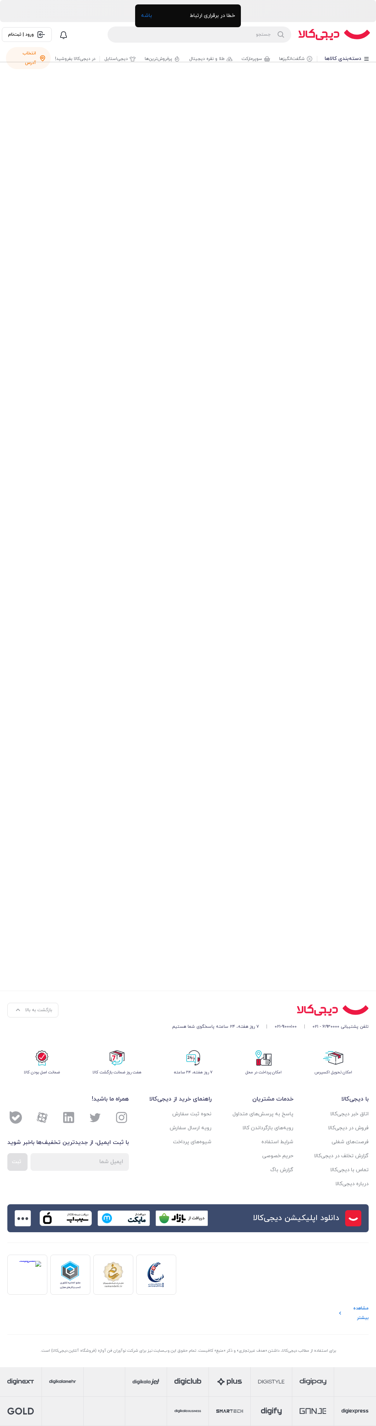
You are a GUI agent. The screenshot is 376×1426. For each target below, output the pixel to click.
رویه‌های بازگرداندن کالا (267, 1127)
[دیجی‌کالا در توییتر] (95, 1117)
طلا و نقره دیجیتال (207, 59)
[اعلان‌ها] (63, 34)
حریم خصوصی (277, 1155)
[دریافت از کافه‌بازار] (182, 1218)
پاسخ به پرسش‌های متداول (262, 1114)
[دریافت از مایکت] (124, 1218)
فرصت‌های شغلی (350, 1141)
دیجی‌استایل (116, 59)
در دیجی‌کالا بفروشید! (75, 59)
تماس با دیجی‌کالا (349, 1169)
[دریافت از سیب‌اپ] (66, 1218)
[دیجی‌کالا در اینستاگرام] (121, 1117)
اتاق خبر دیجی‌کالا (349, 1114)
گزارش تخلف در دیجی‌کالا (341, 1155)
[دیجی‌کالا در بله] (15, 1117)
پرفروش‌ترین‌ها (158, 59)
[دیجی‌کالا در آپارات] (42, 1117)
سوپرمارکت (252, 59)
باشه (146, 15)
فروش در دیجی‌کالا (348, 1127)
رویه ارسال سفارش (191, 1127)
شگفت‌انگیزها (292, 59)
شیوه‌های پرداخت (192, 1141)
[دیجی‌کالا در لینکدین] (68, 1117)
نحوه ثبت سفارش (192, 1114)
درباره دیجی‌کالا (352, 1183)
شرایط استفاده (277, 1141)
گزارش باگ (281, 1169)
